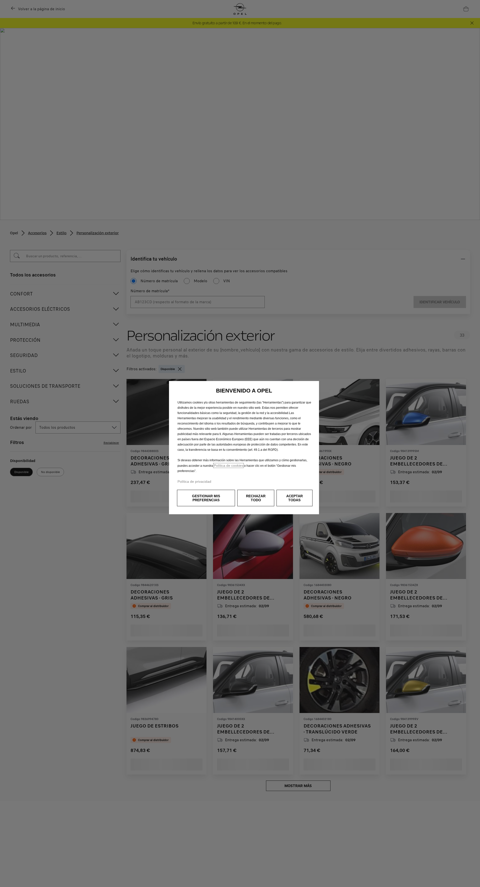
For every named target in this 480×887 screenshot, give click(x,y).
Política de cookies (228, 466)
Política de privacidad (194, 482)
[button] (206, 498)
